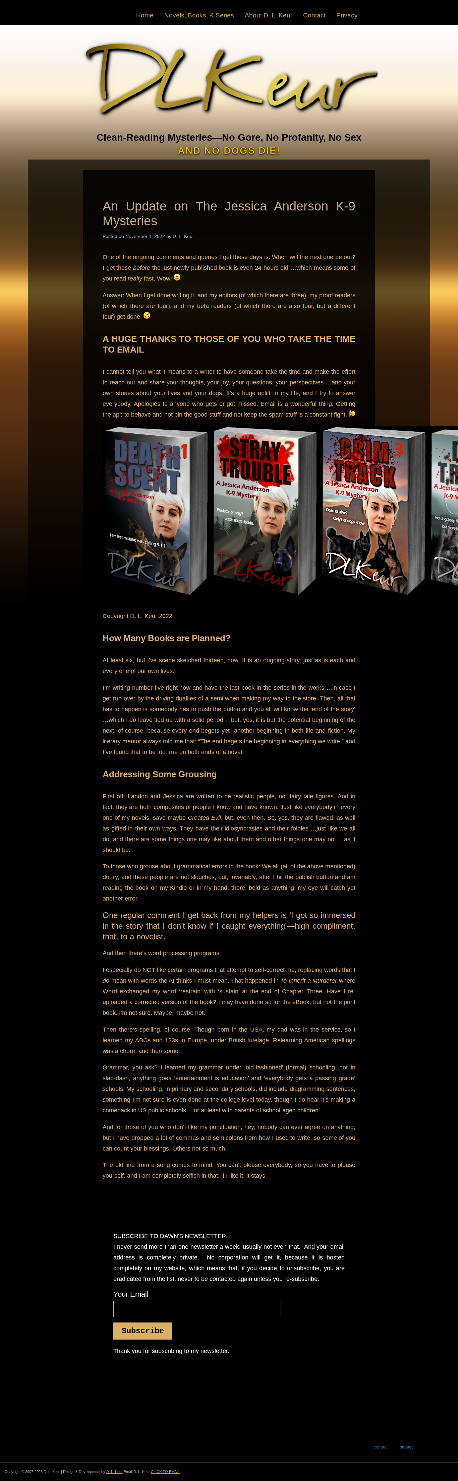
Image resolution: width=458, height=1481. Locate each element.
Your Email (131, 1294)
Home (145, 15)
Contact (314, 15)
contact (381, 1446)
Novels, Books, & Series (199, 15)
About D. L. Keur (268, 15)
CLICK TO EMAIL (165, 1472)
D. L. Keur (114, 1472)
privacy (407, 1446)
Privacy (347, 15)
